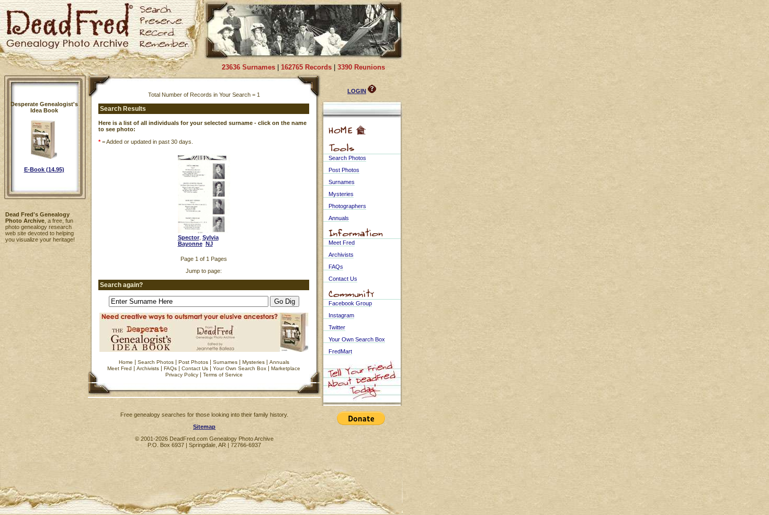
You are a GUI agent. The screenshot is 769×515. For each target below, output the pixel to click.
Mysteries (253, 362)
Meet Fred (119, 368)
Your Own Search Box (239, 368)
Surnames (225, 362)
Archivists (148, 368)
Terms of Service (223, 374)
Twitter (337, 327)
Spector (188, 237)
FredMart (340, 351)
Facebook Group (350, 303)
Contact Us (195, 368)
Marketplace (285, 368)
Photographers (347, 206)
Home (126, 362)
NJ (209, 244)
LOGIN (356, 91)
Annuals (279, 362)
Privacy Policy (181, 374)
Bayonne (190, 244)
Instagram (341, 315)
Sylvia (210, 237)
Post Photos (193, 362)
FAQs (170, 368)
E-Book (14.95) (44, 169)
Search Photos (156, 362)
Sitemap (204, 427)
